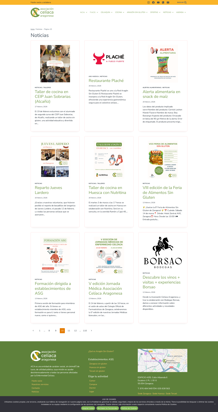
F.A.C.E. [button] (93, 12)
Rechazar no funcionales (108, 408)
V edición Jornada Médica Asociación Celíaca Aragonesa (105, 288)
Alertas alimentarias (152, 88)
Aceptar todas (88, 408)
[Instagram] (148, 2)
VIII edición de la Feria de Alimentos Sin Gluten (162, 192)
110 (85, 330)
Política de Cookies (129, 408)
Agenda (180, 12)
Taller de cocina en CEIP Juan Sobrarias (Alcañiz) (53, 96)
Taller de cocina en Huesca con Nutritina (107, 190)
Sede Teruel (171, 393)
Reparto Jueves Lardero (48, 190)
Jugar (91, 391)
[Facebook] (153, 2)
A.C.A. (82, 12)
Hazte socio (37, 380)
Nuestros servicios (40, 384)
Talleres (47, 88)
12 (75, 330)
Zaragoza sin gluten (98, 363)
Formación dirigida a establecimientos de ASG (53, 288)
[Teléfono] (163, 2)
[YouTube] (158, 2)
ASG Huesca (94, 76)
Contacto (36, 388)
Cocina (118, 12)
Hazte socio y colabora (41, 2)
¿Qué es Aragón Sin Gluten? (101, 351)
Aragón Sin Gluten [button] (136, 12)
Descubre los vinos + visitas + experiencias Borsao (162, 282)
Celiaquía (105, 12)
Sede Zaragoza (144, 393)
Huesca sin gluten (97, 367)
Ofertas (154, 12)
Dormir (92, 388)
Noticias (167, 12)
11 (69, 330)
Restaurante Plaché (106, 80)
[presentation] (55, 64)
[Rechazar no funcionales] (215, 404)
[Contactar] (172, 2)
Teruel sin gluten (97, 371)
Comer (92, 380)
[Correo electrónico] (168, 2)
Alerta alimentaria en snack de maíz (161, 94)
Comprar (93, 384)
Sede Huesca (158, 393)
